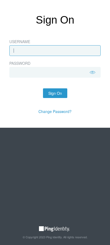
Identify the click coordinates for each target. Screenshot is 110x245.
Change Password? (55, 111)
